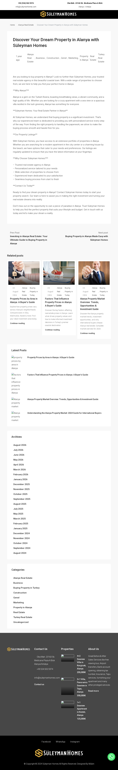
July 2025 (18, 509)
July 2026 (18, 450)
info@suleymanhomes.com (26, 7)
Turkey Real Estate (101, 58)
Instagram (75, 742)
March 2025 (19, 518)
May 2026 (18, 459)
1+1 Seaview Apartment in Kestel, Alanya (82, 708)
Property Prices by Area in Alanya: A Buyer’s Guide (50, 357)
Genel (64, 58)
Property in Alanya (84, 58)
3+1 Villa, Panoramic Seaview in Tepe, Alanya (82, 685)
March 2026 (19, 469)
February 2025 (20, 523)
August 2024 (19, 553)
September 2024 (21, 548)
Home (12, 25)
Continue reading (17, 323)
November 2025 (21, 489)
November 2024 (21, 538)
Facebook (46, 742)
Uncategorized (20, 622)
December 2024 (21, 533)
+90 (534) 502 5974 (26, 3)
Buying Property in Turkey (34, 291)
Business (40, 58)
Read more (93, 691)
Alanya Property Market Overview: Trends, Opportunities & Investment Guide (62, 399)
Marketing (73, 58)
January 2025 (20, 528)
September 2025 (21, 499)
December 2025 (21, 484)
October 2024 (20, 543)
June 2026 (18, 455)
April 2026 (18, 464)
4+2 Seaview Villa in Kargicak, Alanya (81, 662)
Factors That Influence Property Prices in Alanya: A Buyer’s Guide (58, 302)
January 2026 (20, 479)
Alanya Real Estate (26, 25)
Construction (53, 58)
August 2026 (19, 445)
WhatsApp (60, 742)
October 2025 (20, 494)
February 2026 (20, 474)
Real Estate (93, 58)
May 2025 (18, 513)
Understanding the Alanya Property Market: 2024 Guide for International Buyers (64, 413)
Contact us (39, 684)
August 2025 (19, 504)
